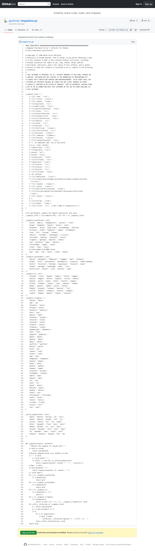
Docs (81, 544)
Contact (88, 544)
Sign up (148, 4)
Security (59, 544)
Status (66, 544)
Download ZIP (145, 30)
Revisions (23, 30)
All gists (56, 4)
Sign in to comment (95, 532)
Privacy (51, 544)
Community (74, 544)
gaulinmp (14, 20)
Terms (45, 544)
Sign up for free (28, 533)
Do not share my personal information (118, 544)
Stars (38, 30)
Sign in (139, 4)
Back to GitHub (67, 4)
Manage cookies (98, 544)
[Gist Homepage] (9, 4)
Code (10, 30)
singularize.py (29, 20)
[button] (131, 30)
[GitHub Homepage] (25, 544)
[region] (77, 284)
